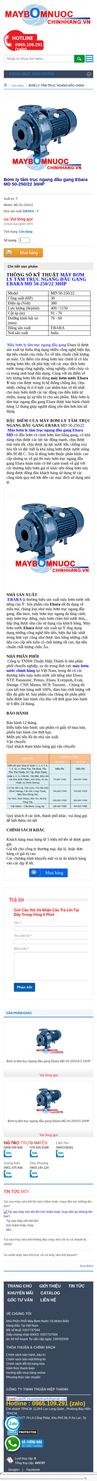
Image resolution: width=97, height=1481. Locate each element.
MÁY (46, 279)
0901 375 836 (13, 1167)
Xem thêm (86, 1266)
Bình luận (21, 949)
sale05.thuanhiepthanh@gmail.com (41, 1399)
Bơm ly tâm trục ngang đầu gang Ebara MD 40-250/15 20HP (48, 1121)
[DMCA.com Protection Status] (22, 1434)
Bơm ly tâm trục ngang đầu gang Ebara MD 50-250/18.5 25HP (48, 1061)
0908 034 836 (13, 1147)
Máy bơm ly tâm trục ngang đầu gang (36, 345)
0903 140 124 (39, 1167)
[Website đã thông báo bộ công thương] (25, 1449)
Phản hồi (24, 987)
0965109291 (64, 1147)
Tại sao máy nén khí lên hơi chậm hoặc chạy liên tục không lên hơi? (48, 1204)
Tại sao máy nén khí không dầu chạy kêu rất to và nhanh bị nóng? (45, 1242)
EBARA (14, 599)
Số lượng (10, 240)
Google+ (14, 1470)
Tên (17, 923)
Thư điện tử (23, 936)
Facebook (33, 1470)
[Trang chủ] (7, 85)
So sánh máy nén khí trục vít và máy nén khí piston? (40, 1255)
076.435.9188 (39, 1147)
